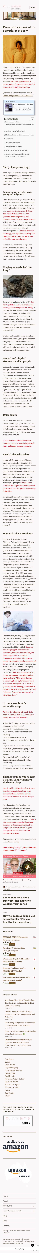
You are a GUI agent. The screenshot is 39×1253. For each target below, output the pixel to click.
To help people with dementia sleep (17, 150)
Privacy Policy (29, 1241)
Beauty (7, 1062)
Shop (5, 1221)
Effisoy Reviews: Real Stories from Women (16, 1232)
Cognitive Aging (11, 1068)
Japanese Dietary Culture (14, 1079)
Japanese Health (11, 1082)
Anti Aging (27, 887)
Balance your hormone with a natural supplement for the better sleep (17, 155)
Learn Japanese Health (12, 1211)
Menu (32, 7)
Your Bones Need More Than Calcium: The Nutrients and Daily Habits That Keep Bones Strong (20, 1003)
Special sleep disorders (13, 143)
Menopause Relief (12, 1087)
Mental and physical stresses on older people (19, 135)
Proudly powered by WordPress (13, 1243)
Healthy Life (10, 1076)
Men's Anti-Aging (12, 1085)
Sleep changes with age (12, 122)
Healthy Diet (10, 1073)
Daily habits (9, 139)
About (5, 1201)
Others (7, 1096)
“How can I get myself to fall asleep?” (18, 96)
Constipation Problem (13, 1070)
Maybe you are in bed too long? (15, 131)
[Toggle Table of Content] (31, 119)
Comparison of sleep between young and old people (21, 125)
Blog (5, 1216)
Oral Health (9, 1093)
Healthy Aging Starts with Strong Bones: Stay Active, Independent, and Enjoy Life (20, 1014)
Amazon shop (13, 842)
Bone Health (10, 1065)
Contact (6, 1226)
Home (5, 1196)
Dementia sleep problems (14, 146)
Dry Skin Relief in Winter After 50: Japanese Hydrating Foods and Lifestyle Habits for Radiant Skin (18, 1042)
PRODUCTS (7, 1206)
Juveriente (9, 887)
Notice (7, 1090)
